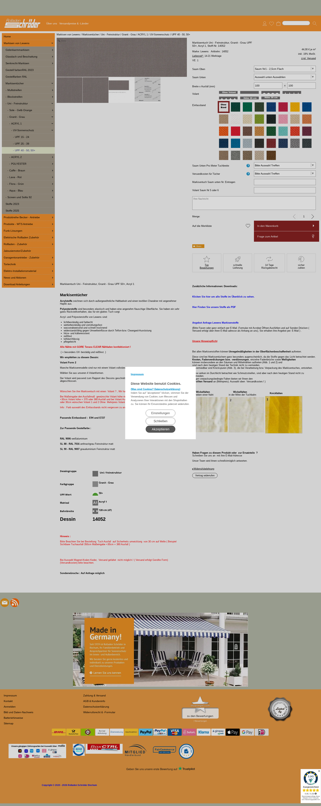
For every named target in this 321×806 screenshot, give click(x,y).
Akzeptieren (160, 429)
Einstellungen (160, 413)
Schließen (160, 421)
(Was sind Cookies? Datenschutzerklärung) (155, 389)
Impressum (137, 374)
